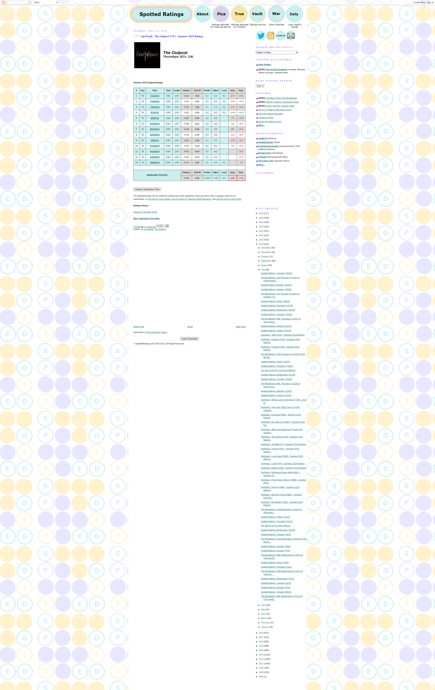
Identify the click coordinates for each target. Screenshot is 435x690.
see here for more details (159, 199)
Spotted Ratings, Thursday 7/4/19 (276, 567)
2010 (261, 668)
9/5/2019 (155, 140)
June (263, 605)
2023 (261, 227)
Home (190, 327)
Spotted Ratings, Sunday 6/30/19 (276, 592)
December (266, 248)
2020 (261, 240)
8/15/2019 (155, 124)
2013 (261, 655)
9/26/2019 (155, 157)
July (263, 270)
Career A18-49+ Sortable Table (280, 106)
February (265, 622)
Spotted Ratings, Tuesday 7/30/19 (276, 273)
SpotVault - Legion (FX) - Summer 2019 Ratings (283, 463)
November (266, 252)
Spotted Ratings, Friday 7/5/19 (275, 562)
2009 (261, 672)
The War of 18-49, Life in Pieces (275, 526)
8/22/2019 (155, 129)
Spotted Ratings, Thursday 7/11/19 (277, 521)
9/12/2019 (155, 146)
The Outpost (160, 229)
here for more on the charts (228, 199)
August (264, 265)
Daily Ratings (264, 64)
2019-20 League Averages (270, 114)
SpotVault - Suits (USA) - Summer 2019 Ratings (282, 335)
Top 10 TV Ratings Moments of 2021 (275, 110)
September (266, 261)
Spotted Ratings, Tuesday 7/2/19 (276, 583)
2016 (261, 641)
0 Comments (150, 227)
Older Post (241, 327)
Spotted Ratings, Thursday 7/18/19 (277, 366)
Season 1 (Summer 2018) (145, 212)
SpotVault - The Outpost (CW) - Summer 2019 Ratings (172, 36)
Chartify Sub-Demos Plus (147, 189)
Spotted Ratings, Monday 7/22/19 (276, 326)
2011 (261, 663)
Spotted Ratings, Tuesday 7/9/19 (276, 534)
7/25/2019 (155, 107)
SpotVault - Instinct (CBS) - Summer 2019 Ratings (283, 468)
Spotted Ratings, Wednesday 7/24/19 (278, 310)
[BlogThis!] (161, 226)
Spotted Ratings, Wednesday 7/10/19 (278, 530)
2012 (261, 659)
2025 (261, 218)
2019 (261, 244)
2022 (261, 231)
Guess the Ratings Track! (269, 121)
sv (142, 229)
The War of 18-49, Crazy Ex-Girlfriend (278, 370)
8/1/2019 (155, 112)
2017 (261, 637)
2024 (261, 222)
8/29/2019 (155, 135)
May (263, 609)
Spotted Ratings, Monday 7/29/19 (276, 285)
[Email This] (157, 226)
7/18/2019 (155, 101)
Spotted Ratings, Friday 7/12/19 (275, 517)
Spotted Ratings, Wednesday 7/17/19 (278, 375)
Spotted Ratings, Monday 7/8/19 (275, 546)
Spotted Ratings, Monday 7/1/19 (275, 587)
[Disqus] (189, 280)
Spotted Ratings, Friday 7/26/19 (275, 301)
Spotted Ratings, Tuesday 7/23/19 (276, 314)
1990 (261, 677)
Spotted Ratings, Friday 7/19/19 (275, 362)
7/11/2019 (154, 96)
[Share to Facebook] (167, 226)
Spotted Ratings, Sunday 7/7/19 (275, 551)
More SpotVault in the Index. (146, 218)
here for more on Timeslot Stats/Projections (191, 199)
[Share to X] (164, 226)
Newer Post (138, 327)
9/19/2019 (155, 151)
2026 (261, 213)
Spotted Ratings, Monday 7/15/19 (276, 391)
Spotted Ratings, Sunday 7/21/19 (276, 330)
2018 (261, 633)
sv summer (148, 229)
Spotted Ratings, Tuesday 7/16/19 (276, 379)
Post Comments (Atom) (156, 332)
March (264, 618)
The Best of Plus (265, 118)
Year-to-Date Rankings (277, 69)
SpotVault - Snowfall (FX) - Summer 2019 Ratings (283, 444)
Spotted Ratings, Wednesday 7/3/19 (277, 579)
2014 (261, 650)
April (263, 614)
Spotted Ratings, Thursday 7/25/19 (277, 305)
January (265, 627)
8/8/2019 (155, 118)
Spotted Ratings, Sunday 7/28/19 (276, 289)
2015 (261, 646)
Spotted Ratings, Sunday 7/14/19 (276, 395)
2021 (261, 235)
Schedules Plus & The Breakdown (281, 98)
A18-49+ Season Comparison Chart (282, 102)
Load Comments (189, 338)
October (265, 256)
